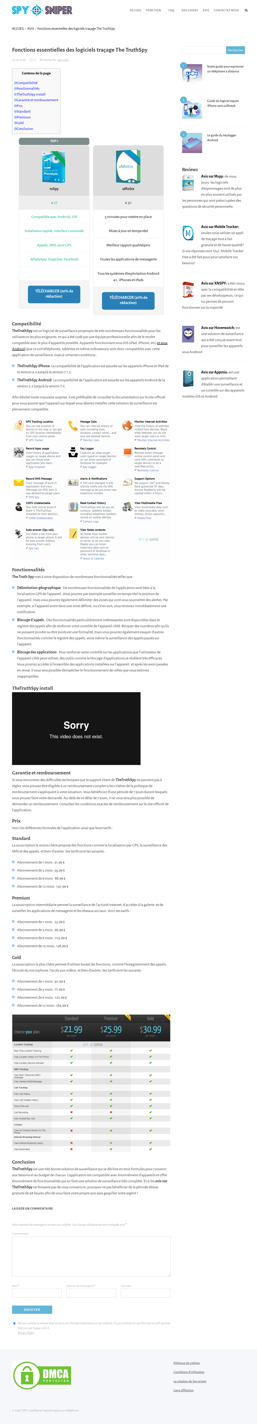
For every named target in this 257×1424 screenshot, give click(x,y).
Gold (20, 123)
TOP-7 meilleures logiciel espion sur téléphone (42, 10)
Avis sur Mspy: (212, 176)
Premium (24, 117)
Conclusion (25, 129)
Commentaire (20, 1233)
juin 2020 (63, 60)
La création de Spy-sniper (189, 1381)
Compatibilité (27, 83)
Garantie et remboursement (37, 100)
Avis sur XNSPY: (214, 283)
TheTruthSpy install (31, 94)
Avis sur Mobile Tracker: (220, 227)
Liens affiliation (183, 1390)
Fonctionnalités (28, 88)
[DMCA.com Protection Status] (42, 1388)
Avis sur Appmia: (214, 372)
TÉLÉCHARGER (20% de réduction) (54, 293)
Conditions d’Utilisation (188, 1372)
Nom (15, 1285)
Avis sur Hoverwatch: (218, 328)
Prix (19, 106)
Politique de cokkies (186, 1363)
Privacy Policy (26, 1333)
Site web (126, 1285)
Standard (24, 111)
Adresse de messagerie (80, 1285)
